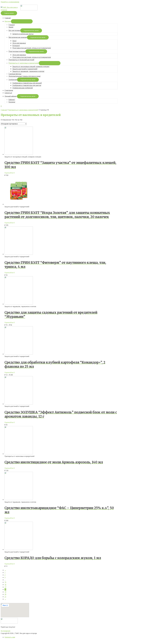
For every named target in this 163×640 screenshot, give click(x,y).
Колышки (16, 46)
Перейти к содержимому (10, 2)
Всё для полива (14, 30)
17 (5, 587)
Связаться (8, 93)
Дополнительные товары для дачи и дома (24, 76)
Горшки (12, 25)
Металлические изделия (18, 37)
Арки (14, 41)
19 (5, 592)
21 (5, 597)
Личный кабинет (11, 96)
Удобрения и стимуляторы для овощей (27, 83)
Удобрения (13, 80)
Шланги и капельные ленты (23, 34)
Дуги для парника (19, 43)
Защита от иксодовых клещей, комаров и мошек (31, 66)
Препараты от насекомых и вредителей (23, 63)
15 (5, 582)
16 (5, 585)
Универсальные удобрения (23, 88)
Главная (8, 18)
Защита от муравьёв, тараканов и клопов (28, 71)
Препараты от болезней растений (21, 60)
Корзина (12, 102)
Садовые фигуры (15, 74)
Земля (11, 27)
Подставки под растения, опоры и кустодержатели (32, 48)
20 (5, 594)
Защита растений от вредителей (25, 69)
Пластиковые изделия (17, 51)
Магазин (8, 21)
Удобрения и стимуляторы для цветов (27, 85)
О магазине (9, 90)
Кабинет (12, 100)
